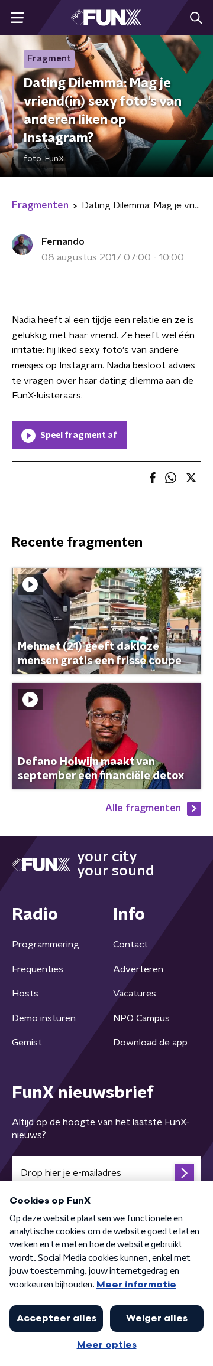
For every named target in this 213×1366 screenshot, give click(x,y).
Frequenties (37, 969)
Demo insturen (44, 1018)
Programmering (45, 944)
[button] (17, 18)
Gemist (27, 1042)
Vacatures (134, 993)
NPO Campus (141, 1018)
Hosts (25, 993)
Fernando (63, 242)
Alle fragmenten (143, 808)
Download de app (150, 1042)
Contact (130, 944)
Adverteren (138, 969)
